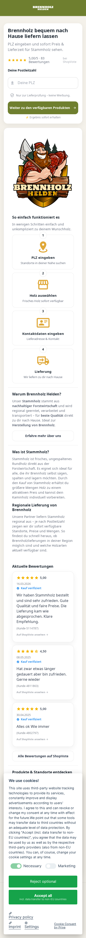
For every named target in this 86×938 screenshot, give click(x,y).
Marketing (66, 866)
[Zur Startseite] (43, 8)
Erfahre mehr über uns (43, 436)
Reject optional (43, 881)
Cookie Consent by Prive (65, 925)
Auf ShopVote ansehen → (32, 634)
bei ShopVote (69, 60)
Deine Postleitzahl (22, 70)
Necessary (32, 866)
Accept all (43, 897)
